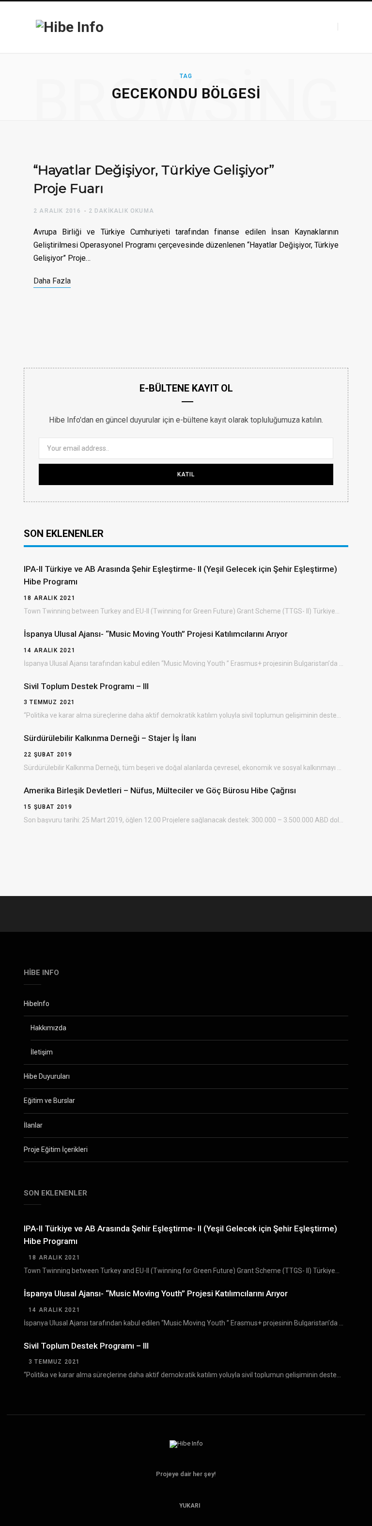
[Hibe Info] (70, 27)
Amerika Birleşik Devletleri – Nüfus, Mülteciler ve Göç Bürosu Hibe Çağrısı (160, 790)
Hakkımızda (48, 1028)
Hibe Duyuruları (47, 1076)
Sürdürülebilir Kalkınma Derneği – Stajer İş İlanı (110, 738)
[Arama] (346, 27)
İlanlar (33, 1125)
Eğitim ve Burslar (49, 1100)
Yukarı (189, 1505)
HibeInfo (36, 1003)
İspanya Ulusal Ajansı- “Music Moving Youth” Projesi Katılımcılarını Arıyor (156, 634)
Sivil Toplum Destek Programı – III (86, 686)
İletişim (42, 1052)
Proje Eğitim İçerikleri (56, 1149)
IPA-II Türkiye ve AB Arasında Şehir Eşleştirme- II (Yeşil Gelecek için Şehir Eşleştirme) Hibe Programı (180, 575)
